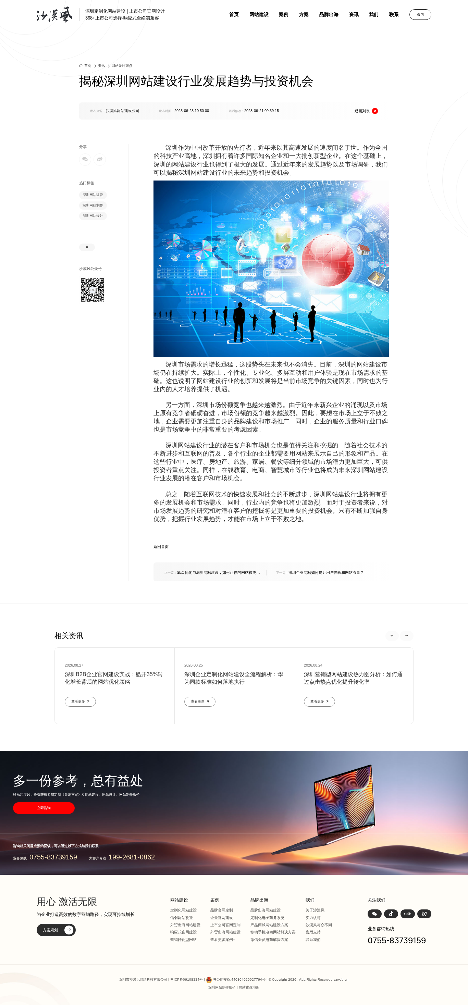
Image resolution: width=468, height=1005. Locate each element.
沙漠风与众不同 (319, 925)
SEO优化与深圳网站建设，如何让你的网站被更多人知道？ (212, 572)
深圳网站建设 (93, 195)
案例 (283, 14)
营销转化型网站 (183, 940)
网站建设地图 (249, 987)
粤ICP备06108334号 (186, 979)
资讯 (354, 14)
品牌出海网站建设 (265, 910)
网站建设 (259, 14)
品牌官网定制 (221, 910)
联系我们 (313, 940)
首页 (234, 14)
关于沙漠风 (315, 910)
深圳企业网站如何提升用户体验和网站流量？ (320, 572)
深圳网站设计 (93, 216)
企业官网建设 (221, 918)
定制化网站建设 (183, 910)
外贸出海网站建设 (185, 925)
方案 (304, 14)
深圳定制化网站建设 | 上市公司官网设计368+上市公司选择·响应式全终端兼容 (125, 15)
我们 (374, 14)
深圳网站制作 (93, 205)
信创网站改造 (181, 918)
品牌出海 (328, 14)
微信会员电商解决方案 (269, 940)
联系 (394, 14)
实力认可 (313, 918)
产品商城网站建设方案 (269, 925)
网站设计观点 (122, 65)
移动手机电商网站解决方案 (273, 932)
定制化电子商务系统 (267, 918)
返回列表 (362, 111)
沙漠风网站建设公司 (122, 111)
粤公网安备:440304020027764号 (239, 979)
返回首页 (161, 547)
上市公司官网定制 (225, 925)
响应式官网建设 (183, 932)
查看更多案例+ (222, 940)
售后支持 (313, 932)
